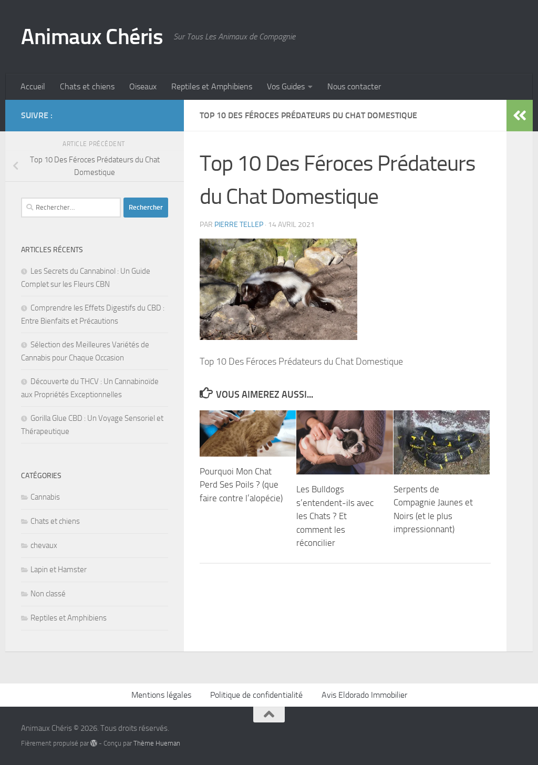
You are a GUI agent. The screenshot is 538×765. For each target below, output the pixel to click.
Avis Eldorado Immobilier (364, 695)
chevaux (43, 545)
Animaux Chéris (92, 37)
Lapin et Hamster (58, 569)
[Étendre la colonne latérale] (519, 115)
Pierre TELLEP (238, 224)
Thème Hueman (156, 743)
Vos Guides (286, 86)
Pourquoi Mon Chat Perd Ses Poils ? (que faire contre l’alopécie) (241, 484)
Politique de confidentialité (256, 695)
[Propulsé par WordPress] (93, 743)
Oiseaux (143, 86)
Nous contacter (354, 86)
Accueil (32, 86)
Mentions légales (161, 695)
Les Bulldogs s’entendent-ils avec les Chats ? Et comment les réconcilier (335, 516)
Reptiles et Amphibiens (211, 86)
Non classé (48, 593)
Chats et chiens (87, 86)
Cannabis (45, 497)
